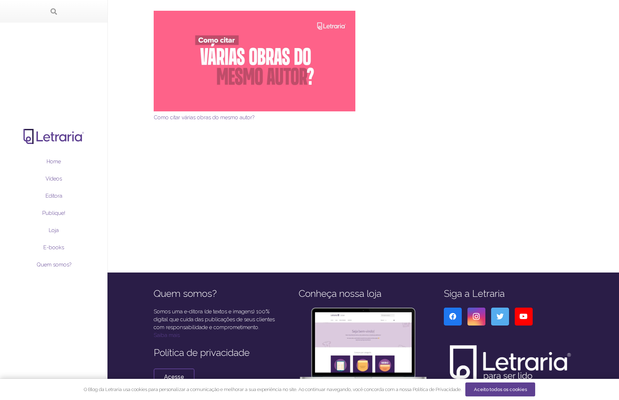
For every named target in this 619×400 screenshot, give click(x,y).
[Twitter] (500, 317)
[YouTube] (524, 317)
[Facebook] (453, 317)
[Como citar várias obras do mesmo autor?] (254, 14)
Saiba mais (167, 335)
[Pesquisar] (54, 11)
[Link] (54, 136)
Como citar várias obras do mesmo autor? (204, 117)
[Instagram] (476, 317)
